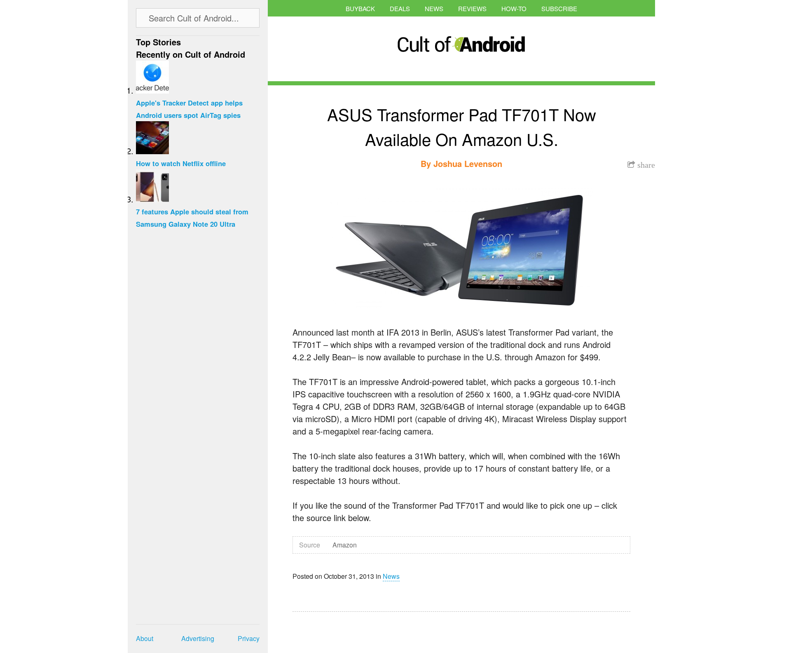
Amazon (344, 545)
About (144, 638)
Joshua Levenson (467, 163)
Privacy (249, 638)
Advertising (197, 638)
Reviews (472, 8)
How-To (514, 8)
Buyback (360, 8)
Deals (400, 8)
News (434, 8)
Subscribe (559, 8)
